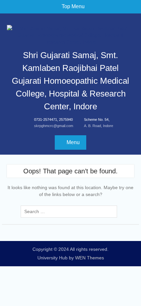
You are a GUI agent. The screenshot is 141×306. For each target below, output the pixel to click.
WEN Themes (89, 257)
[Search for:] (70, 211)
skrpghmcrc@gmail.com (53, 126)
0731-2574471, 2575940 (53, 119)
